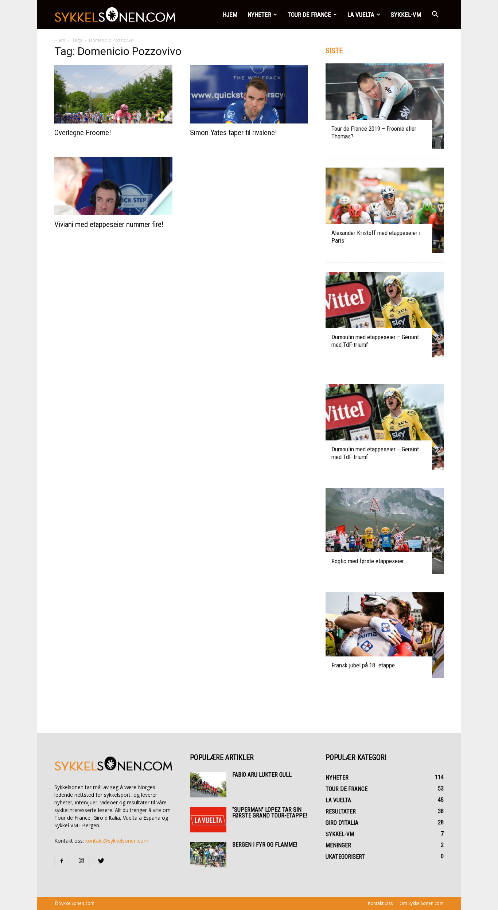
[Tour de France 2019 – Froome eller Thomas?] (385, 106)
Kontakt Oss (380, 903)
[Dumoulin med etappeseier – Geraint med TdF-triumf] (385, 314)
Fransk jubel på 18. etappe (363, 665)
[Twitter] (101, 861)
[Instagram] (81, 861)
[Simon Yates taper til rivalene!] (249, 94)
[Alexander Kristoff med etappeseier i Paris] (385, 210)
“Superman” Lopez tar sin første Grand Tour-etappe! (269, 812)
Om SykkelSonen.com (422, 903)
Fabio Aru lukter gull (262, 774)
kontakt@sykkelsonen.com (116, 840)
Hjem (230, 14)
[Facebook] (61, 861)
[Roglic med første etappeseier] (385, 531)
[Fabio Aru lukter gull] (208, 784)
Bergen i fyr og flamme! (264, 844)
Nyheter (259, 14)
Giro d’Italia (342, 822)
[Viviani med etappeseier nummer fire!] (113, 186)
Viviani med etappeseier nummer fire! (109, 224)
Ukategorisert (345, 856)
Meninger (338, 845)
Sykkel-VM (406, 14)
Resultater (341, 811)
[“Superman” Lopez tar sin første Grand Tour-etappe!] (208, 819)
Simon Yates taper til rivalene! (233, 132)
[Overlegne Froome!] (113, 94)
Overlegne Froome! (82, 132)
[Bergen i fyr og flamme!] (208, 854)
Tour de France (309, 14)
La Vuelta (360, 14)
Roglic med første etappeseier (367, 561)
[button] (435, 14)
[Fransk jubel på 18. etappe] (385, 635)
